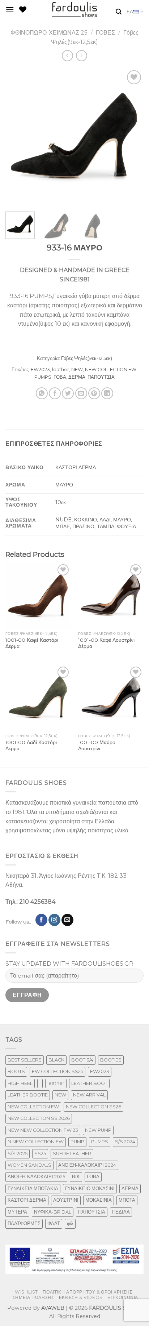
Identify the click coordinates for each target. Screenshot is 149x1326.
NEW (77, 369)
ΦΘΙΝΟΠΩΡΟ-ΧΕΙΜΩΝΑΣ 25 (49, 32)
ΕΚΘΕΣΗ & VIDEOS (81, 1297)
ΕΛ (130, 11)
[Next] (131, 137)
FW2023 (40, 369)
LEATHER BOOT (89, 1083)
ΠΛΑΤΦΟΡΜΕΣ (24, 1223)
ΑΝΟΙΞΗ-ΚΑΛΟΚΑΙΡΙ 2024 (87, 1165)
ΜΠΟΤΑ (127, 1200)
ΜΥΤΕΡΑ (17, 1212)
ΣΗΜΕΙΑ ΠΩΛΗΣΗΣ (33, 1297)
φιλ (70, 1223)
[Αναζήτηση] (119, 12)
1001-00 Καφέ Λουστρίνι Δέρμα (106, 643)
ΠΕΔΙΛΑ (121, 1212)
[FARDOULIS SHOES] (74, 9)
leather (60, 369)
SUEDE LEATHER (72, 1153)
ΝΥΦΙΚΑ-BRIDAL (52, 1212)
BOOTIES (111, 1060)
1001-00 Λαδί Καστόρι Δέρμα (31, 745)
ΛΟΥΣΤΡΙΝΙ (65, 1200)
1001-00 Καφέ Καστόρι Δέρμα (31, 643)
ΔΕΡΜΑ (76, 377)
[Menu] (9, 9)
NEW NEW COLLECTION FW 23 (43, 1130)
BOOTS (16, 1071)
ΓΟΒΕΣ (105, 32)
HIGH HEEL (20, 1083)
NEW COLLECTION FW (110, 369)
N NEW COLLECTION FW (36, 1141)
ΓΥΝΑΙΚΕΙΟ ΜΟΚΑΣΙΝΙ (90, 1188)
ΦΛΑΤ (53, 1223)
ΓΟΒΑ (60, 377)
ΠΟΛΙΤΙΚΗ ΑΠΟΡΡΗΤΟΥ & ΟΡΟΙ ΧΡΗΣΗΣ (87, 1292)
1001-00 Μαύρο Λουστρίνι (96, 745)
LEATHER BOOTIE (28, 1095)
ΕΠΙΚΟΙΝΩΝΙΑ (122, 1297)
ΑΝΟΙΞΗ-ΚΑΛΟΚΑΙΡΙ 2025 (36, 1176)
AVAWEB (52, 1308)
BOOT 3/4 (82, 1060)
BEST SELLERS (25, 1060)
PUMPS (42, 377)
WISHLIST (26, 1292)
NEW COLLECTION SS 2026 (39, 1118)
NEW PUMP (98, 1130)
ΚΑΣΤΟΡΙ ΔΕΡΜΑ (27, 1200)
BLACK (56, 1060)
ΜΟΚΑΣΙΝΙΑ (98, 1200)
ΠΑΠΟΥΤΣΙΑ (101, 377)
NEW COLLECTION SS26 (93, 1106)
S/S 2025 (17, 1153)
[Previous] (17, 137)
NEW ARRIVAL (89, 1095)
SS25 (40, 1153)
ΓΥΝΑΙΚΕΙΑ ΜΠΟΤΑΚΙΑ (33, 1188)
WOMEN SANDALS (29, 1165)
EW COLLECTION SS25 (57, 1071)
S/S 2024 (125, 1141)
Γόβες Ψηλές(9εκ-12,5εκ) (86, 358)
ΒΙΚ (76, 1176)
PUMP (77, 1141)
